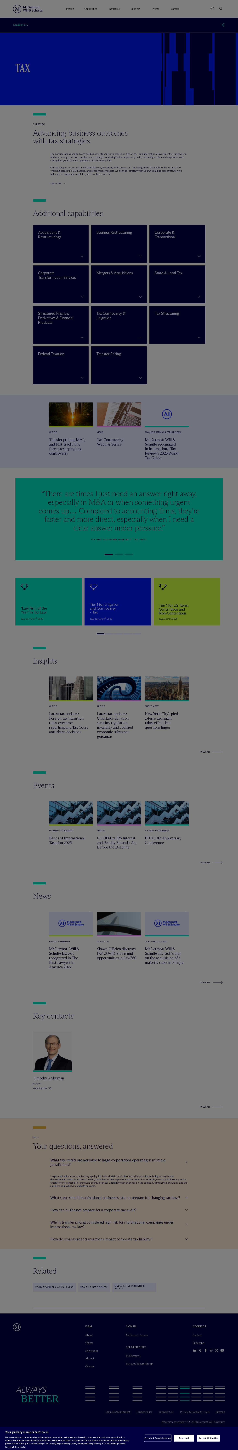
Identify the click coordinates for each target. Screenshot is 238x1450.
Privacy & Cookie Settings (158, 1438)
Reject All (184, 1438)
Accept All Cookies (208, 1438)
